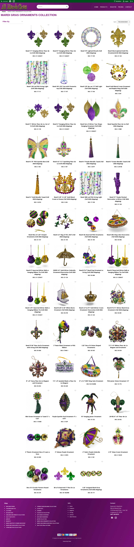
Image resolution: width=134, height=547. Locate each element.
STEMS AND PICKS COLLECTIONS (13, 527)
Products (103, 7)
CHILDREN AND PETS (11, 508)
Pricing (120, 7)
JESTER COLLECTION (42, 519)
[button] (4, 1)
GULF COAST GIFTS (10, 517)
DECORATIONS (9, 512)
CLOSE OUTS (40, 508)
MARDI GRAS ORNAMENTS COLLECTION (46, 521)
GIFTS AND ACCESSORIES (43, 515)
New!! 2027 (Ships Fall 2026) (43, 525)
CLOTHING (8, 510)
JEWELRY (8, 519)
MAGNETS (8, 521)
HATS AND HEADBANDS (42, 517)
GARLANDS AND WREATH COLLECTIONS (15, 515)
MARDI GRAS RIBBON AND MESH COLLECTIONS (48, 523)
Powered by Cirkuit (67, 541)
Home (96, 7)
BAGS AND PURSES (10, 506)
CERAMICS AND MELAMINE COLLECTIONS (46, 506)
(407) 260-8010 (114, 514)
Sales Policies (73, 516)
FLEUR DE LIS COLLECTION (43, 512)
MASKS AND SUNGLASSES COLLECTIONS (15, 525)
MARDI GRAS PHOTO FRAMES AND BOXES (15, 523)
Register (113, 7)
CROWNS (39, 510)
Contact (128, 7)
